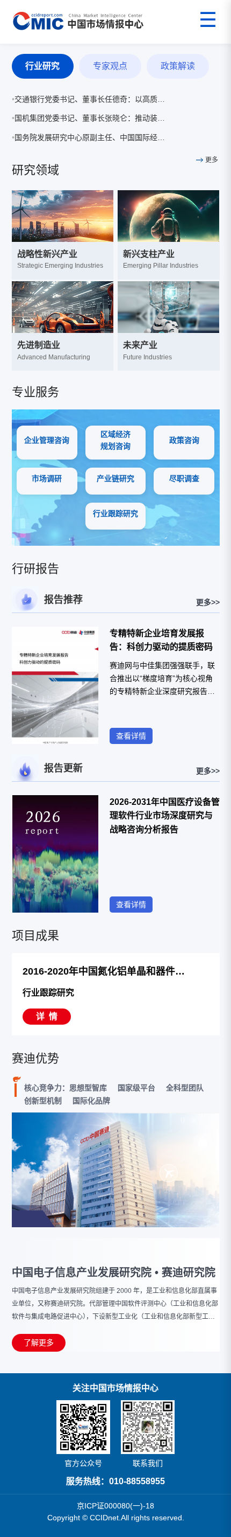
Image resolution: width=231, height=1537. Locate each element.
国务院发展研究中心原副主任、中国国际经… (88, 137)
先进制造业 (38, 345)
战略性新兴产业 (47, 254)
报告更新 (63, 768)
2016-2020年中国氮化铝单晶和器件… (104, 971)
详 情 (46, 1016)
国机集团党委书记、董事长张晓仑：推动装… (88, 118)
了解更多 (39, 1342)
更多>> (208, 602)
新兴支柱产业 (149, 254)
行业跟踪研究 (48, 992)
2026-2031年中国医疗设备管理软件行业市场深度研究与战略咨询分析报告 (165, 815)
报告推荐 (63, 599)
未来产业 (140, 345)
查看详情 (131, 736)
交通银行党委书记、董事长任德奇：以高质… (88, 99)
